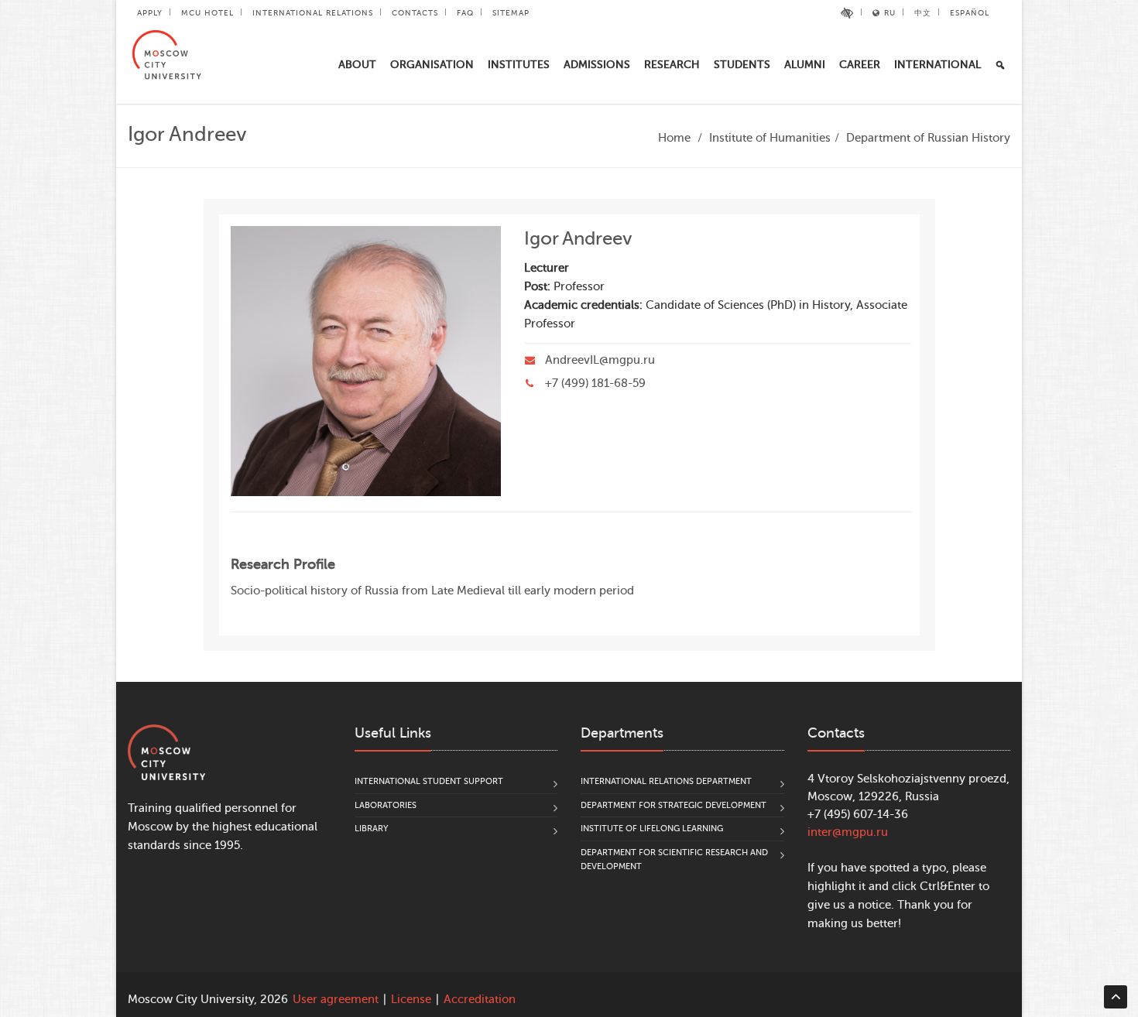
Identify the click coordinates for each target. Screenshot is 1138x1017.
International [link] (937, 64)
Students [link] (742, 64)
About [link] (357, 64)
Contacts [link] (415, 13)
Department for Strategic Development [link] (673, 805)
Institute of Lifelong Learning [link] (652, 829)
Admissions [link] (597, 64)
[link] (847, 13)
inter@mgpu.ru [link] (847, 832)
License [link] (411, 999)
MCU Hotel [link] (207, 13)
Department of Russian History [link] (928, 138)
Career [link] (859, 64)
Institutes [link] (519, 64)
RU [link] (890, 13)
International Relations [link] (312, 13)
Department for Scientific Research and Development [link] (674, 859)
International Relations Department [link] (666, 781)
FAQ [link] (465, 13)
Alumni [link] (804, 64)
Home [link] (674, 138)
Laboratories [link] (385, 805)
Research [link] (672, 64)
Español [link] (969, 13)
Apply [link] (150, 13)
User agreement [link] (336, 999)
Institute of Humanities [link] (770, 138)
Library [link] (372, 829)
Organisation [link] (432, 64)
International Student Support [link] (429, 781)
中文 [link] (922, 13)
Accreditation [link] (480, 999)
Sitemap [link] (511, 13)
